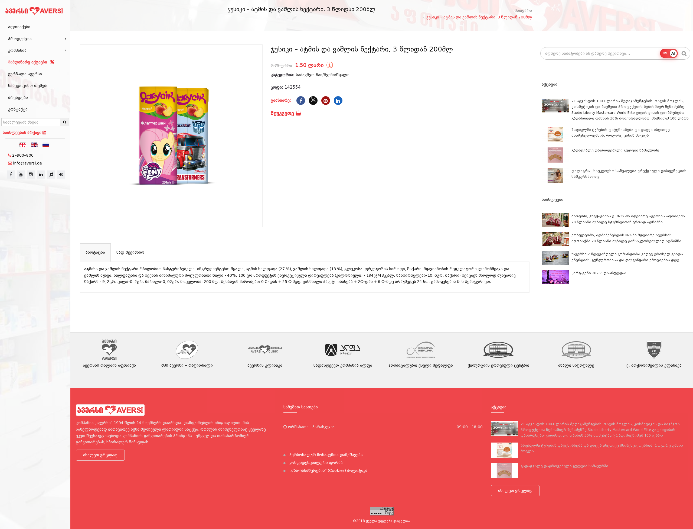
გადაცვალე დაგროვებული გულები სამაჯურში (615, 150)
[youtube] (21, 174)
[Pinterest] (325, 100)
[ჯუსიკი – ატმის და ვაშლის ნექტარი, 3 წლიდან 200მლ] (171, 135)
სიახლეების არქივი (23, 132)
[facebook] (11, 174)
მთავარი (523, 10)
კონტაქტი (18, 109)
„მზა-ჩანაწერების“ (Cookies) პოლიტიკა (327, 470)
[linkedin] (41, 174)
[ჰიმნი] (51, 174)
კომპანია (17, 50)
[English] (34, 144)
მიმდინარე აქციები (28, 62)
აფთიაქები (19, 26)
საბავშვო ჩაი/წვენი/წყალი (322, 74)
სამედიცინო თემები (28, 85)
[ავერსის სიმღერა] (61, 174)
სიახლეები (552, 199)
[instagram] (31, 174)
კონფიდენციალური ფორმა (315, 462)
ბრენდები (18, 97)
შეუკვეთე (283, 113)
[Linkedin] (338, 100)
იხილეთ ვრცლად (100, 455)
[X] (313, 100)
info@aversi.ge (27, 163)
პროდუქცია (20, 38)
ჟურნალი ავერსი (25, 74)
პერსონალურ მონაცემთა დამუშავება (325, 455)
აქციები (549, 84)
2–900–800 (23, 155)
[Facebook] (300, 100)
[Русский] (46, 144)
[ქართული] (22, 144)
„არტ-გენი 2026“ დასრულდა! (598, 273)
